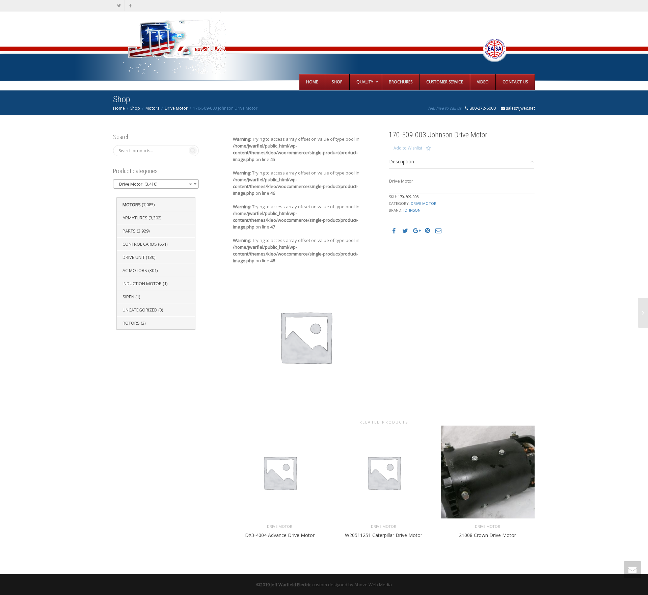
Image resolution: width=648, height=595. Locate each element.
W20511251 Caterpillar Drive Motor (383, 535)
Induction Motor (142, 283)
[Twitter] (119, 5)
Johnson (412, 210)
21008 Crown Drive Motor (487, 535)
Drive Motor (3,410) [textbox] (154, 184)
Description (401, 161)
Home (119, 108)
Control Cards (140, 244)
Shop (135, 108)
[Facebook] (130, 5)
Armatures (135, 218)
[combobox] (156, 184)
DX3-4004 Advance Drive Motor (280, 535)
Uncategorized (140, 310)
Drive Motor (176, 108)
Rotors (131, 323)
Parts (129, 231)
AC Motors (135, 270)
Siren (128, 297)
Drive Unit (134, 257)
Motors (152, 108)
